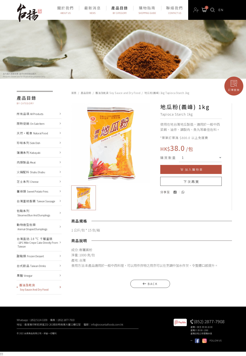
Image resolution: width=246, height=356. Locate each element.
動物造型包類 (32, 226)
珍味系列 (28, 143)
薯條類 (32, 191)
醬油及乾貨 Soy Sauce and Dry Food (117, 93)
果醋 (24, 275)
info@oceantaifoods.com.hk (107, 324)
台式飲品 (31, 266)
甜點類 (30, 256)
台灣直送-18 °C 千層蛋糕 (37, 242)
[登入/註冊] (196, 10)
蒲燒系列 (28, 152)
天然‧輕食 (32, 133)
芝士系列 (28, 181)
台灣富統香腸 (36, 201)
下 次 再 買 (191, 181)
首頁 (74, 93)
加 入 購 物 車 (193, 169)
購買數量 (168, 157)
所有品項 (30, 114)
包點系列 (33, 213)
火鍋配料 (31, 172)
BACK (153, 284)
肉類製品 (26, 162)
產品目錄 (86, 93)
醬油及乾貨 (33, 287)
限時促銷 (30, 123)
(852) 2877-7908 (209, 321)
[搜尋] (212, 10)
